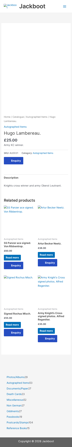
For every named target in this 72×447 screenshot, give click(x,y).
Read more (12, 257)
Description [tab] (11, 177)
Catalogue (18, 116)
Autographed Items (36, 116)
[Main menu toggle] (64, 6)
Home (7, 116)
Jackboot (32, 6)
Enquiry (16, 160)
